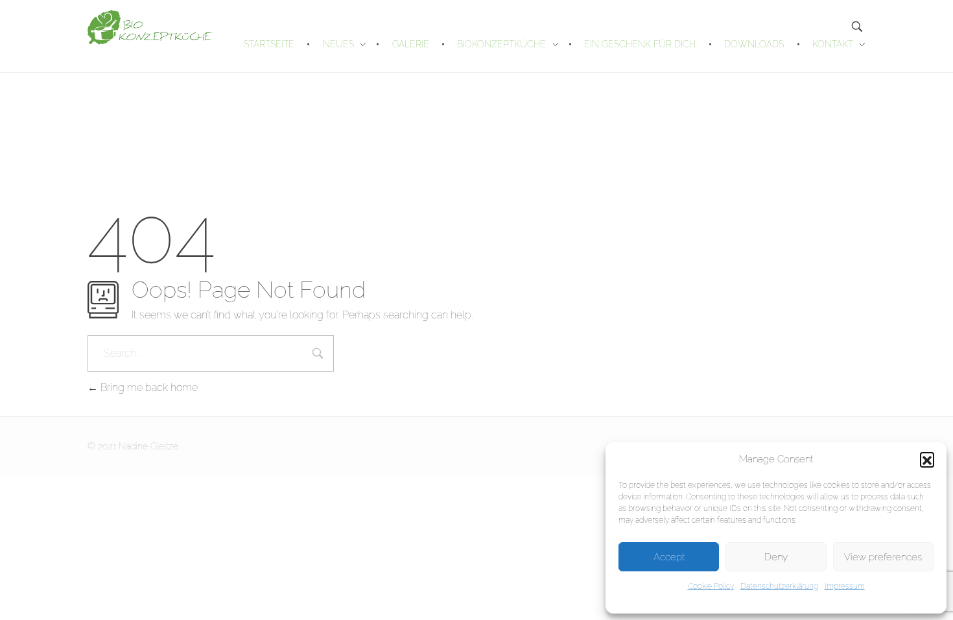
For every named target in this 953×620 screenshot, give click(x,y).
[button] (927, 459)
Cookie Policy (711, 586)
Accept (669, 557)
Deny (776, 557)
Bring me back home (148, 387)
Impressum (845, 586)
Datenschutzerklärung (779, 586)
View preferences (883, 557)
